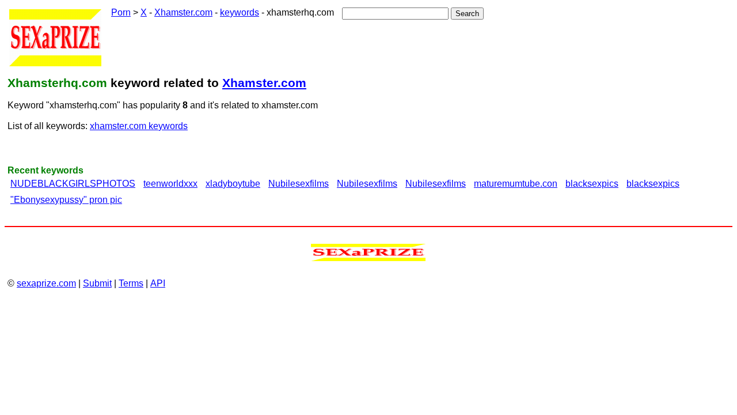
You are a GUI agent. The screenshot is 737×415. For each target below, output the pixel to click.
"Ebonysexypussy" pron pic (66, 200)
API (157, 283)
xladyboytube (233, 183)
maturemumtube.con (515, 183)
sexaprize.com (46, 283)
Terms (131, 283)
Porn (121, 12)
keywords (239, 12)
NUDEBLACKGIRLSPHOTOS (72, 183)
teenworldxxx (170, 183)
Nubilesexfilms (298, 183)
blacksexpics (591, 183)
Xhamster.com (183, 12)
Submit (97, 283)
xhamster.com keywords (139, 126)
